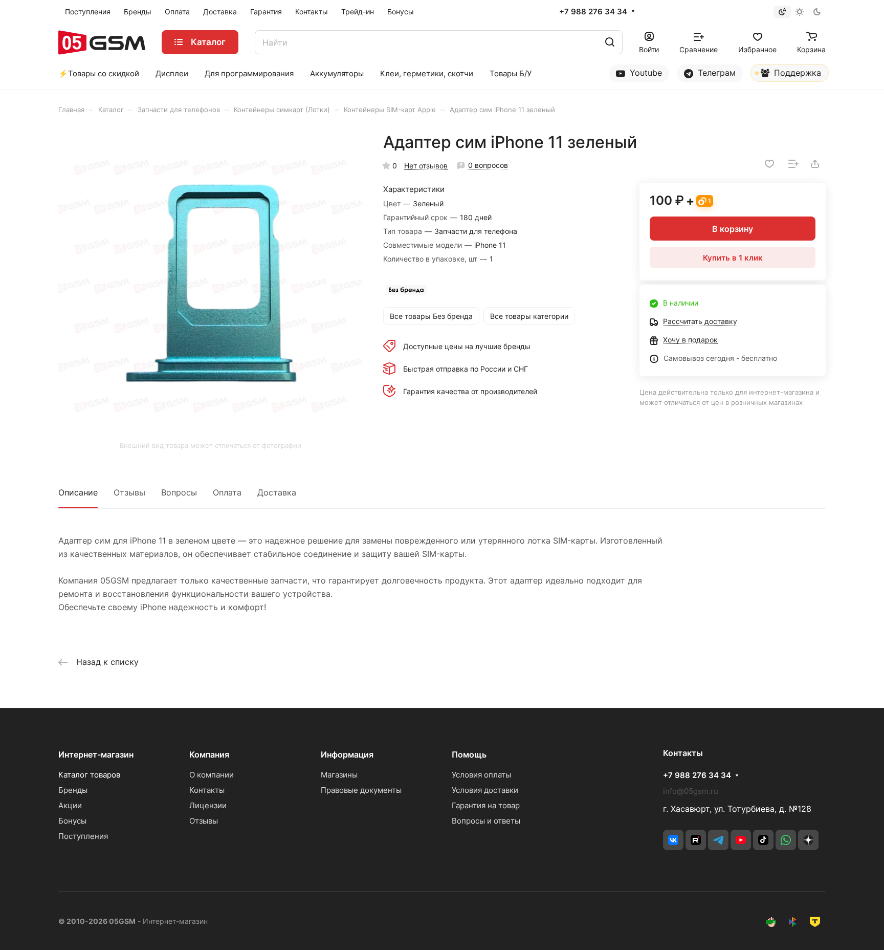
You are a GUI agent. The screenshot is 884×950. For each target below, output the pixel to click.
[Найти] (610, 42)
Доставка (276, 492)
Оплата (227, 492)
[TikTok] (763, 840)
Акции (70, 805)
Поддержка (796, 73)
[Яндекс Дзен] (808, 840)
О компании (211, 775)
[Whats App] (786, 840)
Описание (78, 492)
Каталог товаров (89, 775)
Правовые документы (361, 790)
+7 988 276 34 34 (593, 11)
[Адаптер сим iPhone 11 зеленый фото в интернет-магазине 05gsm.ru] (210, 284)
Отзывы (129, 492)
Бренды (72, 790)
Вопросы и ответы (486, 821)
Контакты (207, 790)
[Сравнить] (793, 164)
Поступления (83, 836)
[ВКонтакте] (673, 840)
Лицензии (208, 805)
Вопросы (179, 492)
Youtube (644, 73)
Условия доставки (485, 790)
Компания (209, 754)
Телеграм (715, 73)
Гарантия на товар (486, 805)
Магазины (339, 775)
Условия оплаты (481, 775)
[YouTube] (741, 840)
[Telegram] (718, 840)
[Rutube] (696, 840)
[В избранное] (769, 164)
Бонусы (72, 821)
